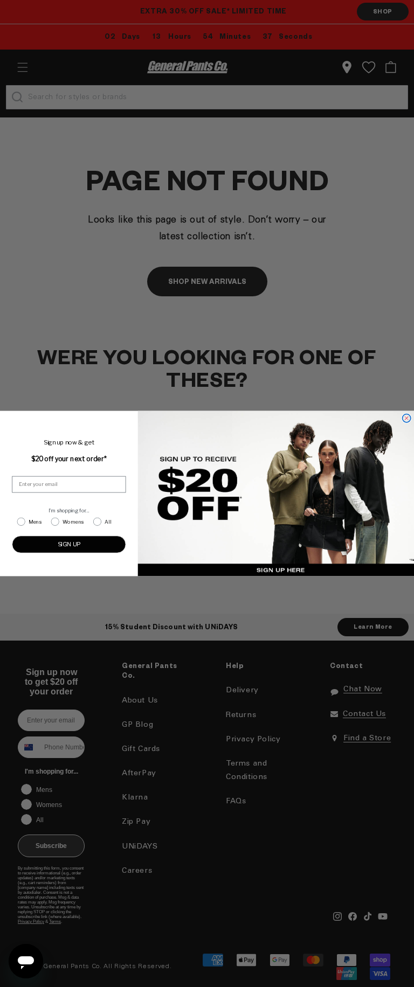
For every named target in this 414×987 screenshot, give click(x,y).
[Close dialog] (406, 418)
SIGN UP (69, 543)
